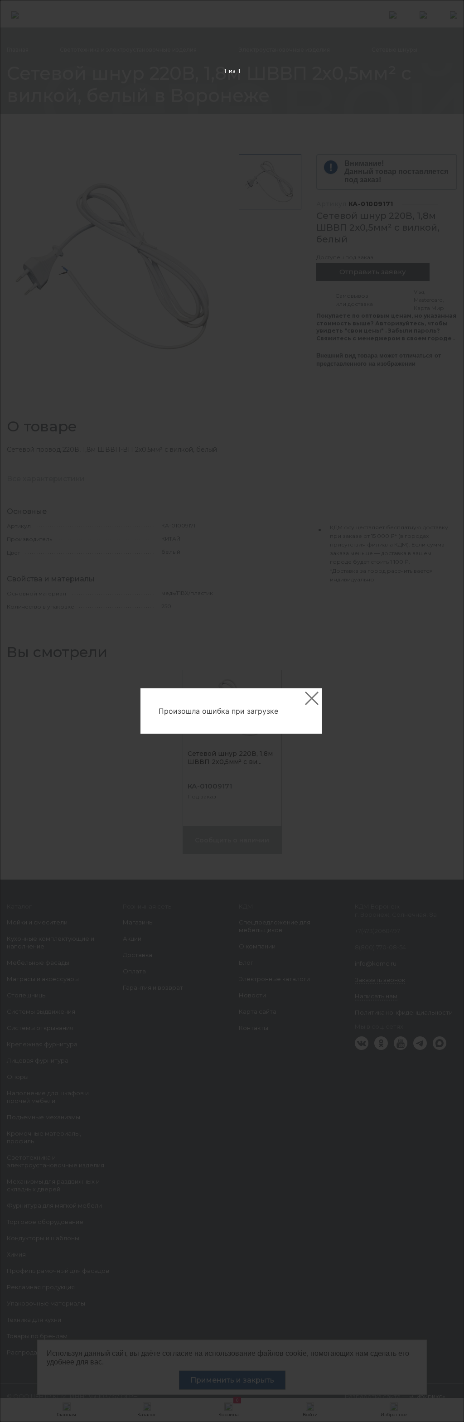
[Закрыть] (312, 698)
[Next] (443, 711)
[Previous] (21, 711)
